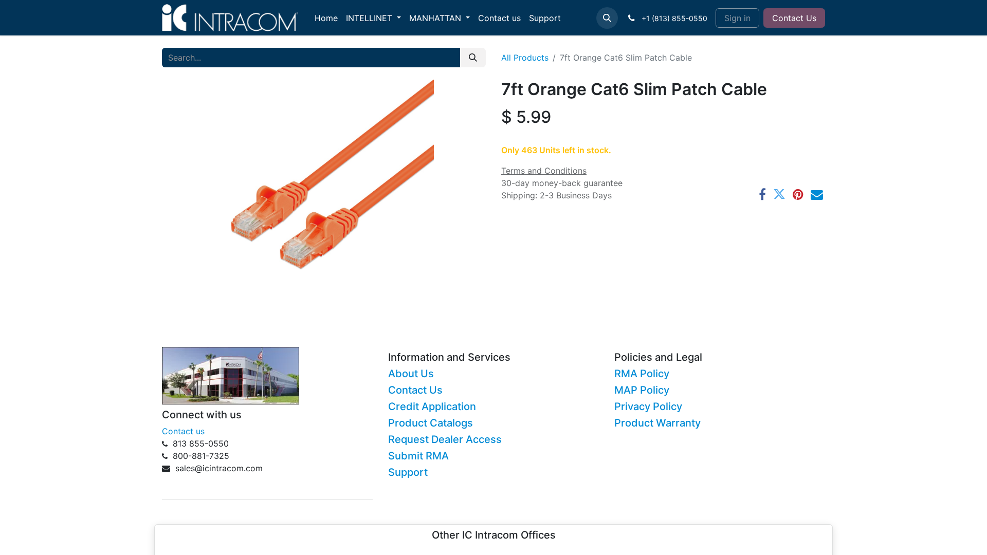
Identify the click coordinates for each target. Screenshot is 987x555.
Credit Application (432, 406)
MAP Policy (641, 390)
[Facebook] (762, 194)
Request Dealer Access (445, 439)
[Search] (473, 57)
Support (408, 472)
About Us (411, 373)
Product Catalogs (430, 423)
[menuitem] (326, 18)
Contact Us (794, 18)
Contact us (183, 431)
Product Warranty (657, 423)
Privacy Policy (648, 406)
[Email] (817, 194)
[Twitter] (779, 194)
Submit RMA (418, 456)
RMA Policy (641, 373)
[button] (607, 18)
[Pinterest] (798, 194)
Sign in (737, 18)
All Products (525, 57)
